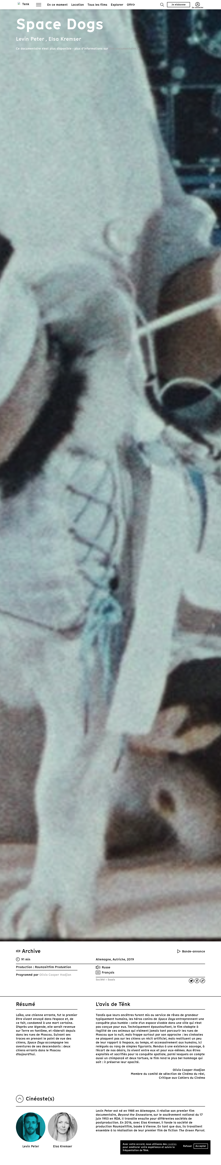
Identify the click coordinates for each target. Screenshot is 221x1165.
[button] (162, 5)
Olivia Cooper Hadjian (55, 975)
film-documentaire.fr (124, 48)
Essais (111, 979)
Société (100, 979)
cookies (171, 1144)
